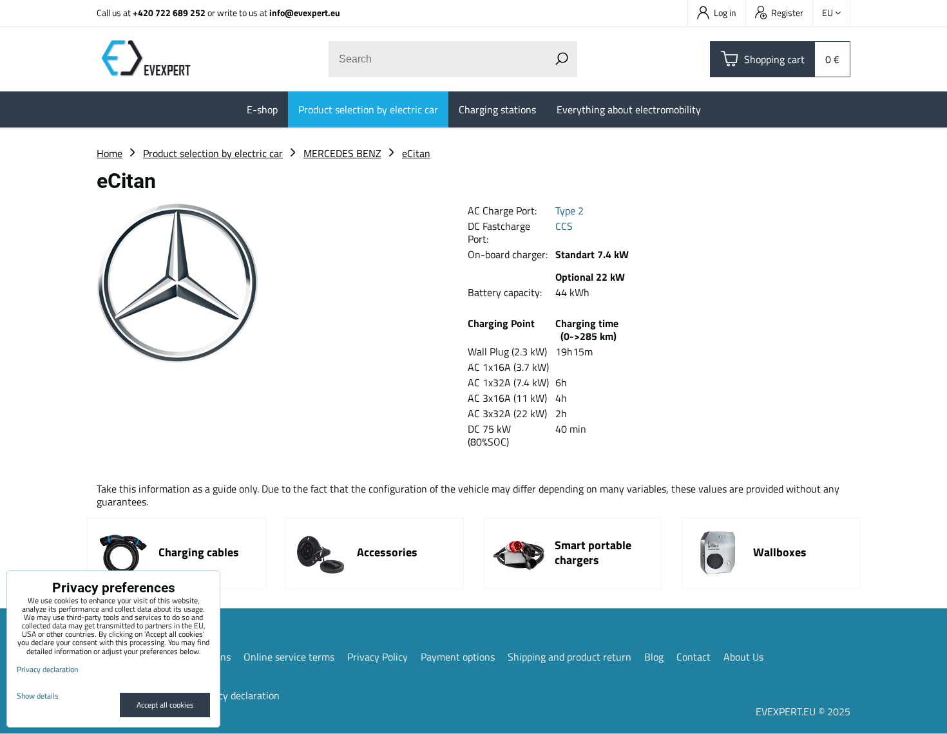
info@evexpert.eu (304, 12)
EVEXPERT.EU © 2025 (803, 711)
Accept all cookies (165, 705)
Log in (725, 12)
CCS (564, 226)
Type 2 (569, 210)
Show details (38, 696)
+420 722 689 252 (169, 12)
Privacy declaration (238, 695)
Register (787, 12)
